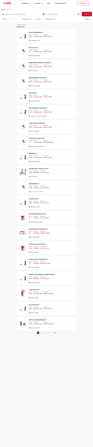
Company (37, 3)
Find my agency (59, 3)
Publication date (26, 19)
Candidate (25, 3)
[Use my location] (78, 14)
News (48, 3)
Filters (4, 19)
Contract (38, 19)
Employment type (50, 19)
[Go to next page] (58, 333)
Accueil (3, 9)
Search (87, 14)
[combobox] (60, 15)
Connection (83, 3)
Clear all (88, 19)
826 (55, 332)
